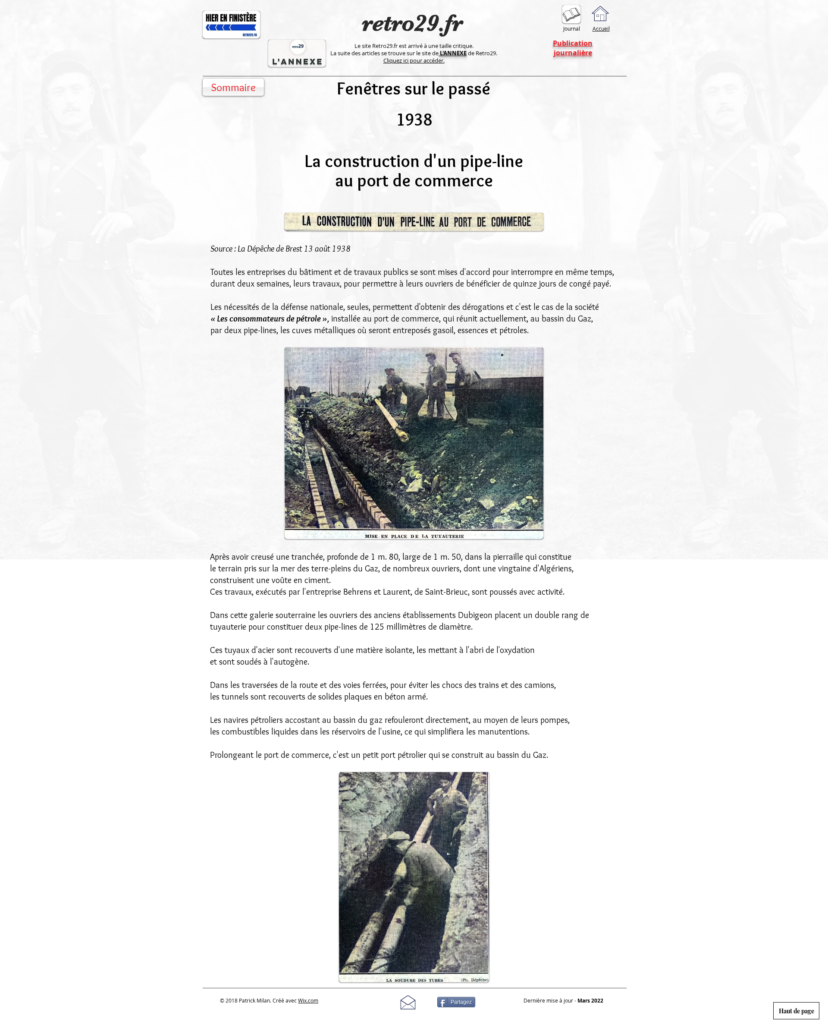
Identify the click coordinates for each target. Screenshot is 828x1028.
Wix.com (308, 1000)
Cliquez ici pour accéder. (414, 60)
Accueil (601, 28)
